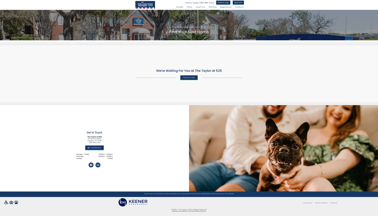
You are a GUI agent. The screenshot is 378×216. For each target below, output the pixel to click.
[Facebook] (91, 164)
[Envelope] (97, 164)
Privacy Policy (307, 203)
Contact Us (239, 7)
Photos (189, 7)
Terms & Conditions (321, 203)
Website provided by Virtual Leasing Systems (189, 211)
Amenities (179, 7)
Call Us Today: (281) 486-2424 (199, 2)
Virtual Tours (200, 7)
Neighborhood (226, 7)
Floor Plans (213, 7)
